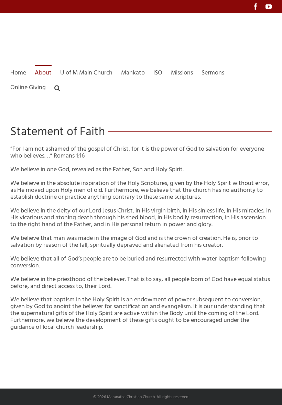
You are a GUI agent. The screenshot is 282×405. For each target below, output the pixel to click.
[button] (57, 87)
